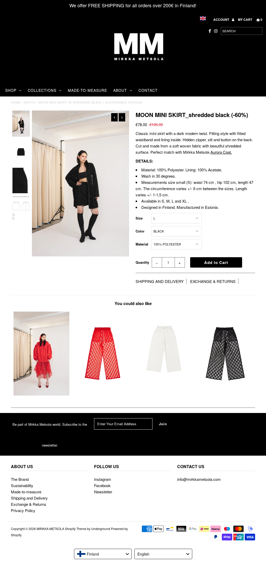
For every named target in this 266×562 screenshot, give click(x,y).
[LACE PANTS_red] (102, 394)
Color (140, 231)
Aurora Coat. (221, 152)
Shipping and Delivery (29, 498)
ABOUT (120, 90)
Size (139, 218)
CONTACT (148, 90)
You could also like (133, 303)
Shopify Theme (75, 528)
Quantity (142, 262)
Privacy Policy (23, 510)
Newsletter (103, 491)
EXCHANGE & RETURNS (213, 281)
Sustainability (22, 485)
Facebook (102, 485)
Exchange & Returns (28, 504)
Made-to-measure (26, 491)
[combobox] (103, 554)
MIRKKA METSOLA (50, 528)
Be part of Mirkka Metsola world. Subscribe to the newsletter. (49, 435)
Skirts (29, 102)
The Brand (20, 479)
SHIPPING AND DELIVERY (160, 281)
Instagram (102, 479)
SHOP (10, 90)
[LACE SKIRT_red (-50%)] (41, 394)
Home (16, 102)
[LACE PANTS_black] (224, 394)
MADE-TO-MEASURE (87, 90)
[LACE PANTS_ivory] (163, 384)
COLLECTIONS (42, 90)
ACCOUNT (221, 19)
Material (142, 244)
